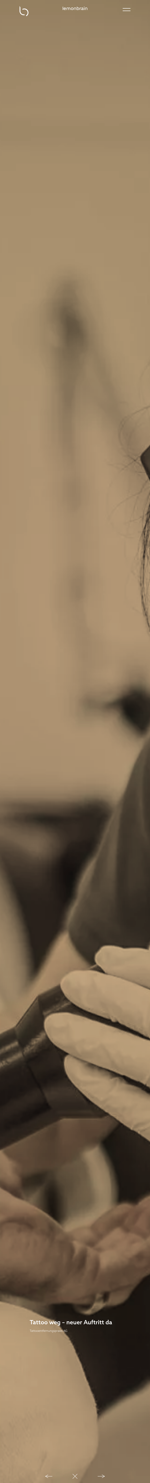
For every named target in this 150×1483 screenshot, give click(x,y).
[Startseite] (75, 8)
